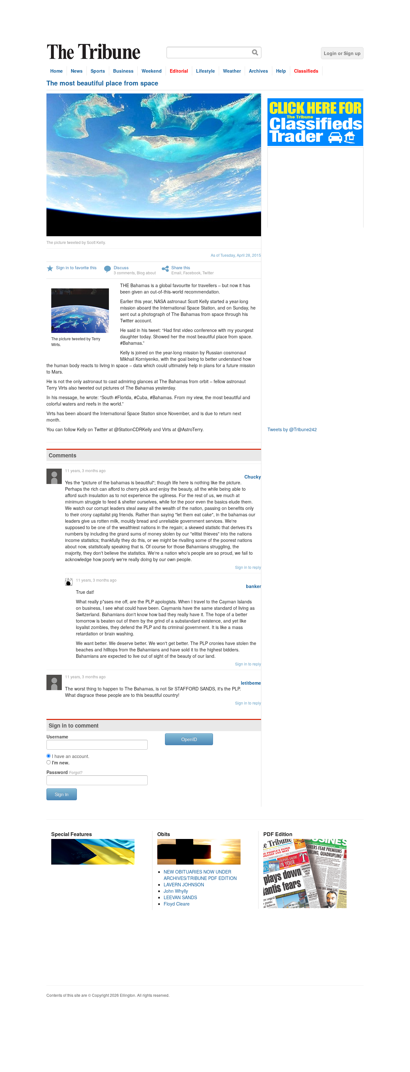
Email (176, 272)
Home (56, 71)
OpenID (189, 739)
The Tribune (94, 52)
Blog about (146, 272)
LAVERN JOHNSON (184, 884)
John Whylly (176, 891)
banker (253, 586)
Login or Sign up (342, 53)
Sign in (62, 794)
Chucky (252, 476)
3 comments (124, 272)
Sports (98, 71)
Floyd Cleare (177, 903)
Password (64, 772)
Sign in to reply (248, 567)
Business (123, 71)
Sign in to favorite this (76, 267)
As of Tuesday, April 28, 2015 (236, 255)
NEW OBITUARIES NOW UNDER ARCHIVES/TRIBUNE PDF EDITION (200, 874)
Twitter (208, 272)
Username (57, 736)
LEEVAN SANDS (180, 897)
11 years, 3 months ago (85, 470)
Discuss (121, 267)
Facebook (192, 272)
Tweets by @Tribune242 (292, 429)
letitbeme (251, 683)
